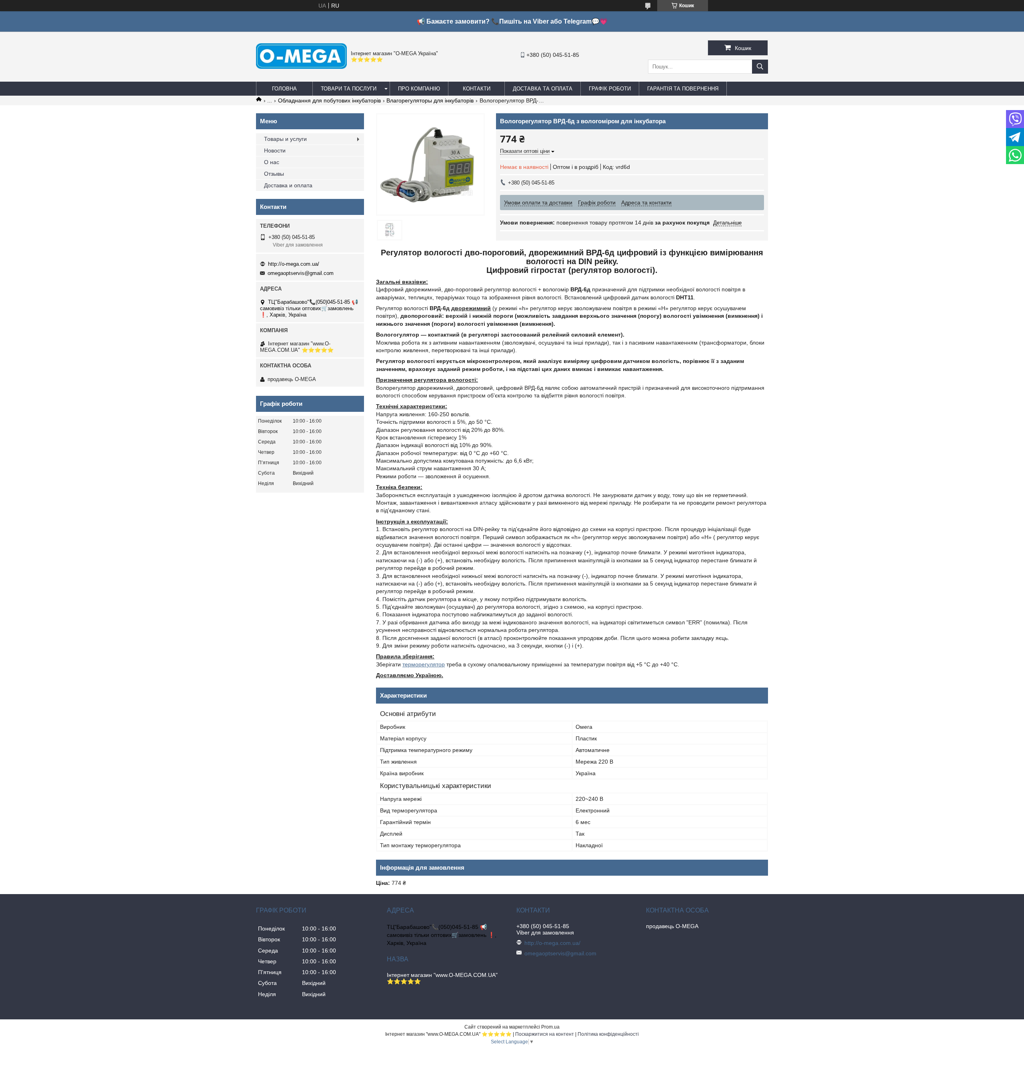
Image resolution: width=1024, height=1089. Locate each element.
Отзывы (274, 173)
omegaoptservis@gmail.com (301, 273)
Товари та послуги (348, 89)
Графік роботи (610, 89)
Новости (275, 150)
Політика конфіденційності (608, 1034)
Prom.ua (550, 1027)
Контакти (476, 89)
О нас (271, 162)
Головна (284, 89)
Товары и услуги (285, 139)
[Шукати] (760, 67)
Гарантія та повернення (682, 89)
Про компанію (419, 89)
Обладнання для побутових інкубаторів (329, 100)
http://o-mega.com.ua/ (293, 264)
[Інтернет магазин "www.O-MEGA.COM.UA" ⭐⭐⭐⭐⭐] (301, 67)
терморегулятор (423, 664)
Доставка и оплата (288, 185)
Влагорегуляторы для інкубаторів (430, 100)
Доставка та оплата (542, 89)
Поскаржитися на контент (544, 1034)
